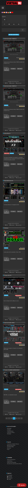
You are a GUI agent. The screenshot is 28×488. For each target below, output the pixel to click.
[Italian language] (10, 12)
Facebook (9, 475)
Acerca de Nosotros (11, 459)
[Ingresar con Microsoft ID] (9, 24)
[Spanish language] (4, 12)
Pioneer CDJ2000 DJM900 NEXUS (11, 370)
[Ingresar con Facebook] (4, 24)
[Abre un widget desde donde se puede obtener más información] (21, 485)
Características (10, 431)
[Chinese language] (12, 12)
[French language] (6, 12)
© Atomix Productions (14, 486)
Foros (8, 449)
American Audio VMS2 (9, 322)
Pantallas (9, 433)
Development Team (21, 57)
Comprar (9, 429)
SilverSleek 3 (7, 133)
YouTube (10, 476)
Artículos (9, 448)
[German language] (8, 12)
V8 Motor (6, 228)
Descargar (9, 428)
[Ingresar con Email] (4, 19)
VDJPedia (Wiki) (10, 446)
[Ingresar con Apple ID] (14, 24)
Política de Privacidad (11, 462)
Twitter (9, 479)
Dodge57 (23, 200)
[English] (2, 12)
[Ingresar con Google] (18, 24)
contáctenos (9, 461)
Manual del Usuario (11, 445)
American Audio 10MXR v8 (10, 86)
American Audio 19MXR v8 (10, 38)
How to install (19, 83)
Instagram (10, 477)
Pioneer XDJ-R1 (7, 275)
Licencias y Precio (10, 432)
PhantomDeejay (22, 153)
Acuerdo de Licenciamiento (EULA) (14, 463)
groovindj (23, 247)
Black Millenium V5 (8, 180)
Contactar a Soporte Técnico (13, 444)
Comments (12, 83)
